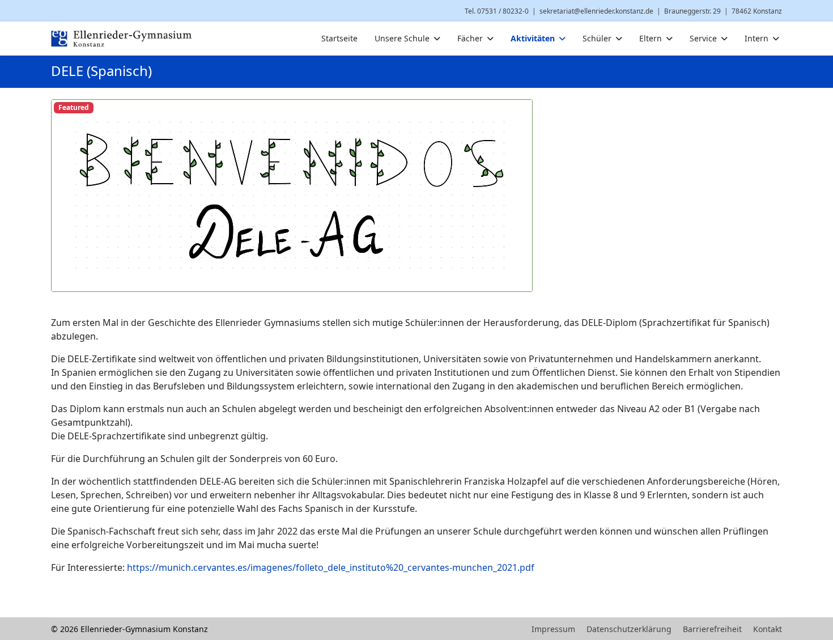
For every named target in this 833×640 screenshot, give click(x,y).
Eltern (650, 38)
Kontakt (767, 629)
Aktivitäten (533, 38)
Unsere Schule (402, 38)
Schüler (597, 38)
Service (703, 38)
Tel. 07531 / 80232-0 (497, 11)
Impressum (553, 629)
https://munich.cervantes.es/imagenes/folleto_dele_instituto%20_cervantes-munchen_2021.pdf (330, 567)
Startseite (339, 38)
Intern (756, 38)
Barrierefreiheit (712, 629)
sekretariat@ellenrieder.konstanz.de (596, 11)
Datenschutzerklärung (629, 629)
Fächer (470, 38)
